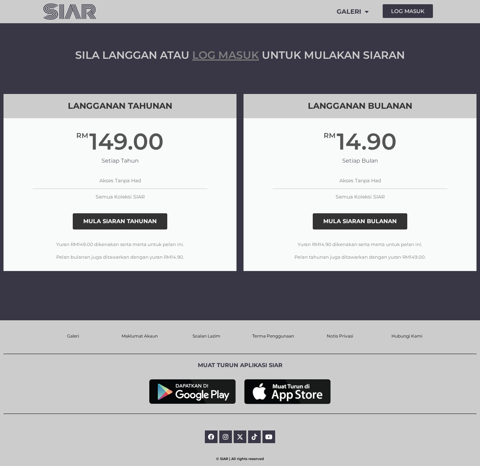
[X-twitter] (240, 436)
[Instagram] (225, 436)
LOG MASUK (225, 55)
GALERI (349, 11)
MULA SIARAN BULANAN (360, 221)
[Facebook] (211, 436)
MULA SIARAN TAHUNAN (120, 221)
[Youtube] (268, 436)
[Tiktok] (254, 436)
